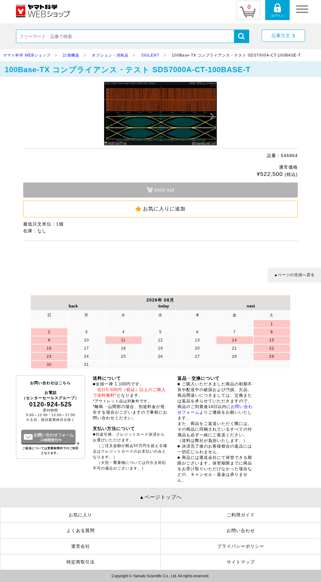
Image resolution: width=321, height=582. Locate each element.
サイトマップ (241, 561)
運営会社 (80, 546)
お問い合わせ (241, 530)
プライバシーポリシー (240, 546)
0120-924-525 (50, 404)
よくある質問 (80, 530)
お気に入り (80, 514)
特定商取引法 (80, 561)
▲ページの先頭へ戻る (294, 275)
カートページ (248, 10)
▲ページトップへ (160, 497)
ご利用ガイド (241, 514)
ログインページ (277, 10)
